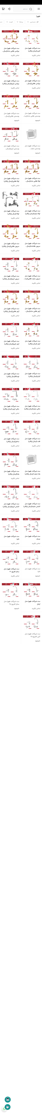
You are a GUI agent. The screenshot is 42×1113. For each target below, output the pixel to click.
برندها (21, 22)
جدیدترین (33, 22)
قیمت (10, 22)
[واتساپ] (4, 1109)
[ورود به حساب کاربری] (9, 8)
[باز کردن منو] (38, 9)
